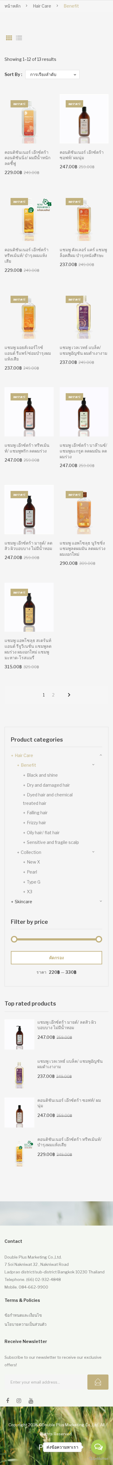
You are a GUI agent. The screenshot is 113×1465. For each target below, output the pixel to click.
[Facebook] (8, 1401)
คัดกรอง (56, 957)
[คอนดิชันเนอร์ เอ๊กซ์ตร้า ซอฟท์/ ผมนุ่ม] (19, 1113)
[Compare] (46, 113)
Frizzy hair (36, 822)
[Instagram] (19, 1401)
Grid (9, 38)
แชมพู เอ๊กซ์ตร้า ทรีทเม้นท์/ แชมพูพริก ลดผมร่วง (27, 448)
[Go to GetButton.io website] (98, 1459)
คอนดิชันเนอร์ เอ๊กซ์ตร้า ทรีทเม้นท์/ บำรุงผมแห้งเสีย (27, 255)
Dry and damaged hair (48, 785)
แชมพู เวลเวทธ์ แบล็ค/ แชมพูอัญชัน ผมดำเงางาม (83, 350)
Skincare (23, 901)
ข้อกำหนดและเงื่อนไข (23, 1315)
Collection (31, 852)
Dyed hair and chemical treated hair (48, 799)
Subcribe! (97, 1382)
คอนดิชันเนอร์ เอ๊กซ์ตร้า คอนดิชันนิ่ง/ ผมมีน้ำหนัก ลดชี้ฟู (27, 158)
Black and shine (42, 775)
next (69, 695)
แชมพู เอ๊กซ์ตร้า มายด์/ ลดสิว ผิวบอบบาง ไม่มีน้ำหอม (28, 545)
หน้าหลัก (12, 5)
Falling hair (37, 812)
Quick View (46, 135)
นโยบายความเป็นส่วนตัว (25, 1324)
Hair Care (42, 5)
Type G (33, 881)
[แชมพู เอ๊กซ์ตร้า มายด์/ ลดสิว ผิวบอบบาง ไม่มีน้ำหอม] (19, 1034)
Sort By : (13, 74)
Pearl (32, 871)
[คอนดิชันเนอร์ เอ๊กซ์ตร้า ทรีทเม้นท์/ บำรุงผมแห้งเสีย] (19, 1152)
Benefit (28, 765)
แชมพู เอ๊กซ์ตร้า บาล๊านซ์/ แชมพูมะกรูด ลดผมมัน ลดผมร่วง (83, 451)
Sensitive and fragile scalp (53, 842)
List (19, 38)
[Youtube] (31, 1401)
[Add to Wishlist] (46, 101)
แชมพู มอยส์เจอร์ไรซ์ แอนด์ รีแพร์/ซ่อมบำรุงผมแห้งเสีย (28, 353)
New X (33, 861)
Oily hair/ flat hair (43, 832)
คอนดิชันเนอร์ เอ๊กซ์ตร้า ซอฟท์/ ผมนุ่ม (82, 155)
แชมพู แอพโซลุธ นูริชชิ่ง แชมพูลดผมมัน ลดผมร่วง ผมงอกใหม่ (82, 548)
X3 (29, 891)
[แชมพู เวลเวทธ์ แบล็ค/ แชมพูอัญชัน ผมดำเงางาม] (19, 1073)
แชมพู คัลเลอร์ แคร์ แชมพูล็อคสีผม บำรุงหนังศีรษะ (83, 252)
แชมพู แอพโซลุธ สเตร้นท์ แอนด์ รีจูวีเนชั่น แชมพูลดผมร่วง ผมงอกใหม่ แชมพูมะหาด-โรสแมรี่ (28, 649)
